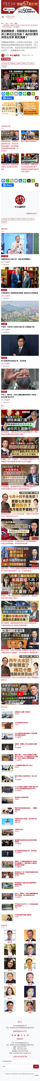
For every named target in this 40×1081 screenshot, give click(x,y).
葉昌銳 (17, 714)
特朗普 (24, 63)
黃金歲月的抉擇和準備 (21, 797)
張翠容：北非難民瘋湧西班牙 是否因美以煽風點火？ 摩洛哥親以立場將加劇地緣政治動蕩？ (26, 863)
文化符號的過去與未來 (21, 722)
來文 (16, 811)
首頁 (2, 23)
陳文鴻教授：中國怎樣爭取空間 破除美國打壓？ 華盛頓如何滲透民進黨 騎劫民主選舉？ (30, 168)
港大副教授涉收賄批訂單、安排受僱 (13, 361)
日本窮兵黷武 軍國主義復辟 (23, 915)
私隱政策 (37, 1075)
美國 (18, 63)
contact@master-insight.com (22, 1053)
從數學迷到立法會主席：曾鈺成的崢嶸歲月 (16, 259)
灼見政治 (4, 290)
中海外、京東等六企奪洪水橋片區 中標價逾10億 (17, 327)
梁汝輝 (17, 875)
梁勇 (16, 907)
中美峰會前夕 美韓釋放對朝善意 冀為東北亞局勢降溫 (10, 167)
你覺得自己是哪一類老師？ (23, 712)
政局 (11, 23)
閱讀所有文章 (31, 213)
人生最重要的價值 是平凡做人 (24, 765)
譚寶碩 (17, 767)
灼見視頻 (6, 59)
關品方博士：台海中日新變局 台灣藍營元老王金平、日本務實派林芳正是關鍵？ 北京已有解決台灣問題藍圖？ (26, 756)
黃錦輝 (4, 66)
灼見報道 (4, 324)
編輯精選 (17, 822)
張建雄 (17, 799)
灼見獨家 (12, 63)
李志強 (17, 831)
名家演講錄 (5, 256)
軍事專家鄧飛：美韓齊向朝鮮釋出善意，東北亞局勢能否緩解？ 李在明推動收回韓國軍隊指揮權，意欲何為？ (10, 146)
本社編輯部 (15, 55)
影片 (7, 23)
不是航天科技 (19, 829)
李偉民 (17, 886)
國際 (16, 23)
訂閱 (36, 1066)
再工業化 (30, 63)
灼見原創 (4, 63)
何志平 (17, 724)
